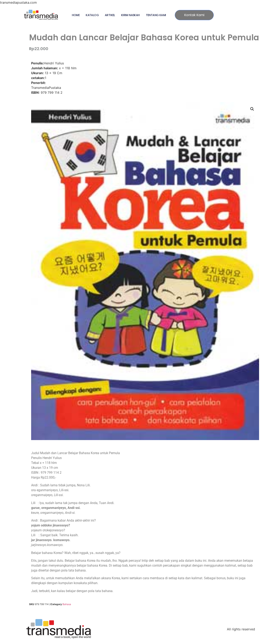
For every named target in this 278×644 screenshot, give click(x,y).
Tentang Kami (156, 15)
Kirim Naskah (130, 15)
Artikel (110, 15)
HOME (76, 15)
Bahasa (66, 604)
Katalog (92, 15)
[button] (252, 109)
